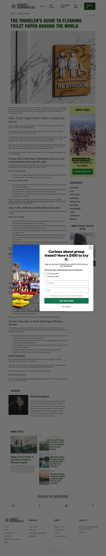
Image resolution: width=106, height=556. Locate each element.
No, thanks (66, 306)
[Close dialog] (91, 247)
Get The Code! (66, 300)
